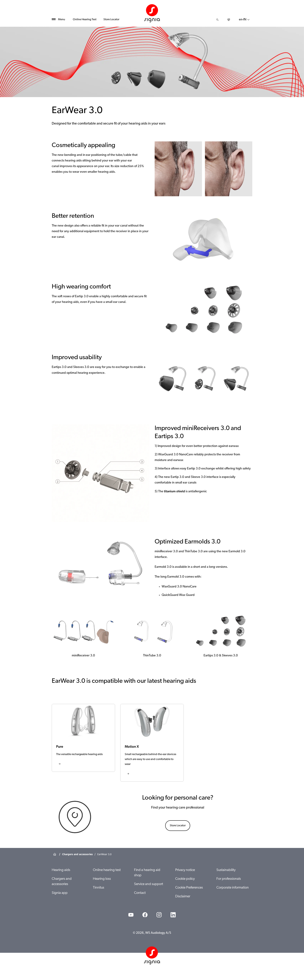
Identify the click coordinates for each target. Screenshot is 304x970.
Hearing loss (102, 879)
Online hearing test (107, 870)
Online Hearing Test (84, 19)
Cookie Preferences (189, 887)
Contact (140, 893)
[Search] (217, 19)
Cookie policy (185, 879)
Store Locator (111, 19)
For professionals (228, 879)
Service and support (148, 884)
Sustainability (226, 870)
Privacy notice (185, 870)
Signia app (60, 893)
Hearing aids (61, 870)
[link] (83, 737)
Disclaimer (182, 896)
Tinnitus (98, 887)
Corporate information (232, 887)
